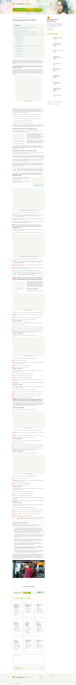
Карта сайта (40, 676)
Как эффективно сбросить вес (52, 20)
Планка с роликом (19, 42)
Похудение (18, 17)
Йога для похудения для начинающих (16, 641)
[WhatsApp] (42, 592)
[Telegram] (41, 592)
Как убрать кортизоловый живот (57, 51)
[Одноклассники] (40, 592)
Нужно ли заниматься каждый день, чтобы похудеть (57, 89)
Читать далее (50, 29)
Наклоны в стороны (19, 43)
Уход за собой (31, 9)
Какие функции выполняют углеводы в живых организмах (17, 606)
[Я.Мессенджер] (37, 592)
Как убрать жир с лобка (57, 95)
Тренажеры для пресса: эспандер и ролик (22, 28)
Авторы (49, 101)
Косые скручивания (19, 39)
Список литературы (41, 677)
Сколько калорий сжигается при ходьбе (57, 83)
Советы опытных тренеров (19, 56)
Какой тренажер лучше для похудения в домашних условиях (38, 185)
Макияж (40, 9)
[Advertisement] (28, 105)
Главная (14, 17)
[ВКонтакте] (39, 592)
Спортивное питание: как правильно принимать (27, 624)
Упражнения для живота (19, 288)
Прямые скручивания (20, 40)
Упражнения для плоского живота (18, 141)
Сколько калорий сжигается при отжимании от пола (57, 57)
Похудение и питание (20, 9)
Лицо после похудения (57, 63)
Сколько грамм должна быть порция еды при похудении (57, 44)
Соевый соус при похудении (39, 605)
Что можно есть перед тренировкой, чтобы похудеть (39, 624)
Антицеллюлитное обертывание (28, 641)
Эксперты (40, 678)
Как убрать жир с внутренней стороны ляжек (56, 69)
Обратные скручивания (20, 37)
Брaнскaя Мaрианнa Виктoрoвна (28, 586)
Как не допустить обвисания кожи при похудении (56, 76)
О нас (51, 677)
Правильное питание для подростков (16, 623)
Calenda (19, 4)
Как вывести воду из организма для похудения (28, 605)
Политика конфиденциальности (54, 675)
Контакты (51, 676)
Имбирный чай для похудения (39, 641)
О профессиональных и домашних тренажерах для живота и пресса (26, 27)
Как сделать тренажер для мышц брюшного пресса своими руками (26, 31)
